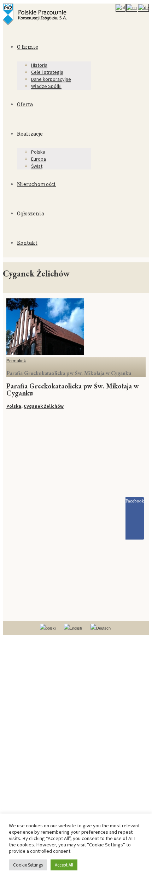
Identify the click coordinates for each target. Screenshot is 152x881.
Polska (38, 152)
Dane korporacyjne (51, 79)
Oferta (25, 104)
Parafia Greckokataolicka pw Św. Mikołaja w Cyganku (72, 389)
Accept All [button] (64, 865)
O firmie (27, 46)
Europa (38, 159)
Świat (36, 166)
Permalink (16, 361)
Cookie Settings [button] (28, 865)
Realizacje (30, 133)
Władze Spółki (46, 86)
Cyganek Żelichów (44, 406)
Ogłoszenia (30, 213)
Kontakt (27, 242)
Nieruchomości (36, 184)
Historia (39, 65)
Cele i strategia (47, 72)
